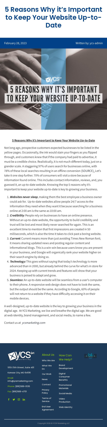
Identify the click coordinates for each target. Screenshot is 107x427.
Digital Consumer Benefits (64, 376)
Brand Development (66, 367)
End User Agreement (48, 408)
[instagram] (19, 399)
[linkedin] (24, 399)
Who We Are (48, 360)
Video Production (64, 400)
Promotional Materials (65, 387)
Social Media (65, 393)
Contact (46, 384)
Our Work (46, 374)
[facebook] (9, 399)
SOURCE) (88, 171)
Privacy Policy (45, 391)
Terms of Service (46, 400)
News (45, 379)
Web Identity (65, 407)
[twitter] (14, 399)
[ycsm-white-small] (21, 353)
